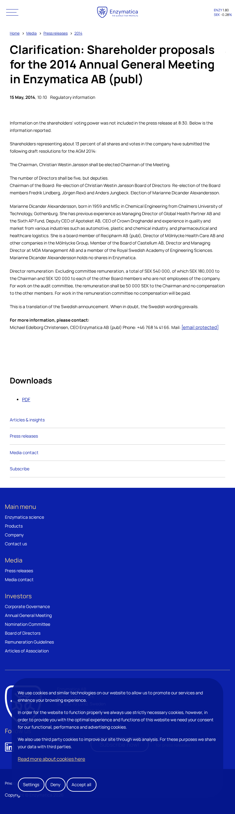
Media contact (24, 452)
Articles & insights (27, 420)
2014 (78, 33)
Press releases (55, 33)
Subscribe (19, 469)
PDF (26, 399)
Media (31, 33)
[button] (12, 12)
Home (15, 33)
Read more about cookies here (51, 759)
